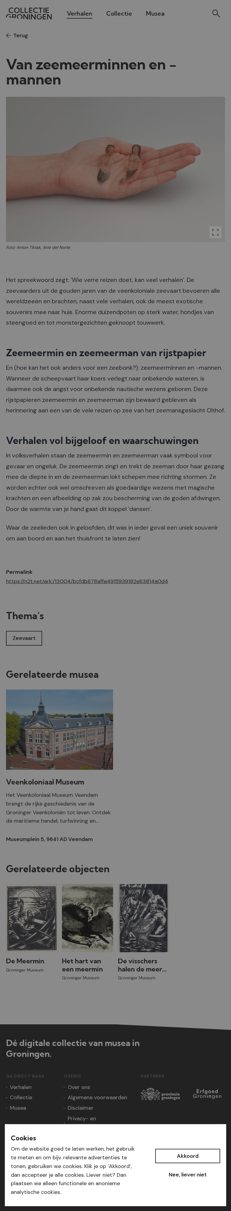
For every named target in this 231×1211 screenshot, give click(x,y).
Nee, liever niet (188, 1174)
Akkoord (188, 1156)
